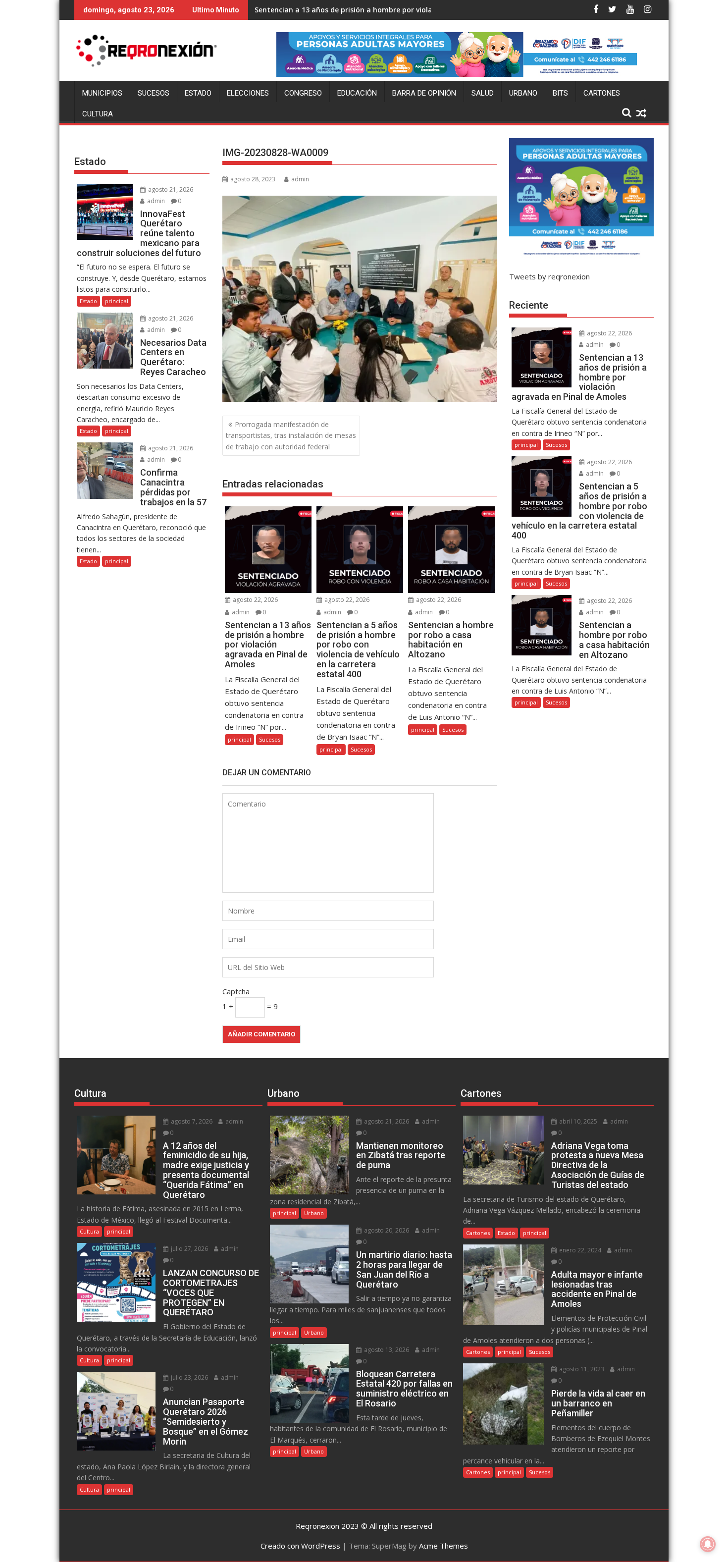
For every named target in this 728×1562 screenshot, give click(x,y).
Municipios (102, 93)
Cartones (601, 93)
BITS (560, 93)
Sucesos (153, 93)
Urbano (523, 93)
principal (239, 739)
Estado (198, 93)
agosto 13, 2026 (386, 1350)
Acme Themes (443, 1546)
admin (300, 179)
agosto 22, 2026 (254, 599)
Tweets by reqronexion (549, 276)
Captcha (236, 991)
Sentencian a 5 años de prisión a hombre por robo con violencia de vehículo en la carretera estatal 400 (432, 9)
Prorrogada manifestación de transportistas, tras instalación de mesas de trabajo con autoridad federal (291, 435)
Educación (357, 93)
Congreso (303, 93)
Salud (482, 93)
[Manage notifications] (708, 1544)
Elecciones (248, 93)
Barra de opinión (424, 93)
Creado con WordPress (300, 1546)
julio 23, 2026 (188, 1377)
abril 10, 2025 (577, 1121)
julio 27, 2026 (188, 1248)
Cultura (97, 113)
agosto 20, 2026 (386, 1230)
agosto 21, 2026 (170, 189)
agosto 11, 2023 (581, 1369)
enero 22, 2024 (579, 1250)
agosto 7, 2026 (190, 1121)
